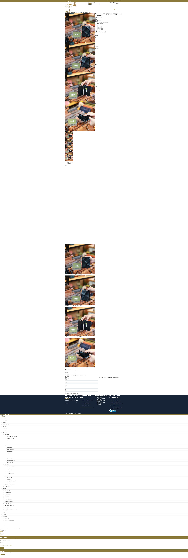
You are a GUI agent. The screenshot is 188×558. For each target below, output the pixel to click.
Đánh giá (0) (67, 376)
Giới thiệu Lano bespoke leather (87, 398)
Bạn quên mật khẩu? (8, 545)
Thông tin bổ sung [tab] (70, 162)
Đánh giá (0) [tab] (69, 163)
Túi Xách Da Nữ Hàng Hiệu (101, 398)
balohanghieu (99, 404)
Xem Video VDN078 (98, 20)
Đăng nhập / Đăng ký (3, 414)
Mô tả (66, 165)
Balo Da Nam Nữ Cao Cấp (101, 400)
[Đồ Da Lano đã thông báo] (112, 410)
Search (90, 3)
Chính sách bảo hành (85, 399)
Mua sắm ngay (2, 554)
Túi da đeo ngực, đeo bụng (101, 402)
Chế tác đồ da (84, 406)
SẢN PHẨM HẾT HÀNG (70, 12)
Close (8, 414)
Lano (66, 12)
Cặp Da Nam (99, 399)
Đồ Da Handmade (99, 397)
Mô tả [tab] (68, 161)
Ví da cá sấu (99, 403)
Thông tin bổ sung (68, 369)
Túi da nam (98, 401)
